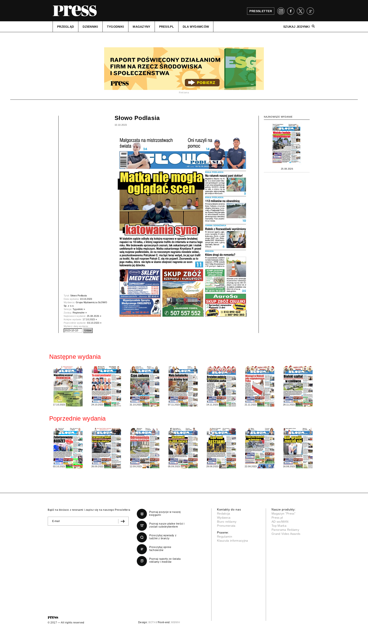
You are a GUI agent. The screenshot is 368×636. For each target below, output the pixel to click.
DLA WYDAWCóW (196, 26)
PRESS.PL (166, 26)
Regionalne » (80, 312)
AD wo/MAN (280, 521)
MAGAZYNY (141, 26)
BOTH (152, 622)
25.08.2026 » (94, 316)
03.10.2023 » (94, 323)
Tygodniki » (79, 309)
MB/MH (175, 622)
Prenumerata (226, 525)
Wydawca (223, 517)
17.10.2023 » (90, 319)
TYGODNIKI (115, 26)
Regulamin (224, 536)
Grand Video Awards (286, 533)
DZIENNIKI (90, 26)
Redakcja (223, 513)
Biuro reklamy (226, 521)
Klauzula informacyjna (232, 540)
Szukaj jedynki (296, 26)
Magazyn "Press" (284, 513)
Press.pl (277, 517)
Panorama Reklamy (285, 529)
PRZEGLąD (65, 26)
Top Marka (279, 525)
